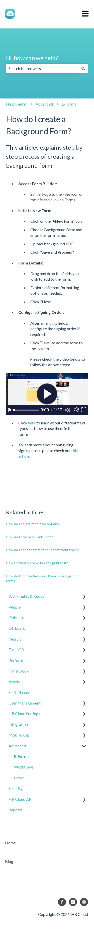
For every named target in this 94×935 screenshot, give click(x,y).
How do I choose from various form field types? (42, 550)
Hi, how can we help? (32, 57)
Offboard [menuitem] (17, 628)
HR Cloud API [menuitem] (21, 799)
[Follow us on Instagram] (84, 902)
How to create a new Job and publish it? (37, 563)
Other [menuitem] (19, 777)
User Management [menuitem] (25, 702)
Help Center (16, 104)
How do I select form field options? (33, 524)
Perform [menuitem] (16, 660)
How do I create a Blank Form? (29, 537)
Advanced (44, 104)
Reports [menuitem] (15, 809)
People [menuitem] (15, 607)
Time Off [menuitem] (17, 649)
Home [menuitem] (10, 842)
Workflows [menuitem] (24, 766)
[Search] (83, 68)
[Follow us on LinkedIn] (73, 902)
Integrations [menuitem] (19, 724)
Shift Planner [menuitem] (19, 692)
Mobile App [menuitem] (19, 734)
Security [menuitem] (16, 788)
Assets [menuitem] (14, 681)
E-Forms (69, 104)
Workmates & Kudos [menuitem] (26, 596)
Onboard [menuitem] (16, 617)
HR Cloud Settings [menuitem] (24, 713)
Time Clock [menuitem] (19, 671)
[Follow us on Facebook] (62, 902)
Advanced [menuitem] (17, 745)
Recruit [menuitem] (15, 639)
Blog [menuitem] (9, 861)
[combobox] (42, 68)
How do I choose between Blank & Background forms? (42, 578)
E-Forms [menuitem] (22, 756)
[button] (84, 596)
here (32, 422)
